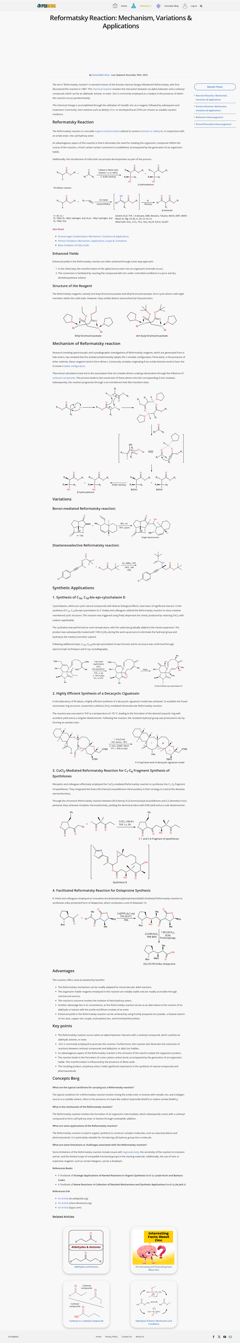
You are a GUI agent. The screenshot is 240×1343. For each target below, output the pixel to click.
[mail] (230, 1337)
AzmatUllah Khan (101, 74)
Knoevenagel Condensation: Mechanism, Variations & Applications (93, 236)
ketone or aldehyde (152, 131)
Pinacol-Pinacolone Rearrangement (213, 124)
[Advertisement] (118, 51)
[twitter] (219, 1337)
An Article (63, 1198)
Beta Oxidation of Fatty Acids (73, 245)
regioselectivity (131, 1152)
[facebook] (213, 1337)
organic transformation (107, 131)
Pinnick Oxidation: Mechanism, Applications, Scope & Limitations (92, 240)
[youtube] (224, 1337)
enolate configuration (73, 366)
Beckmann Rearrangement (209, 117)
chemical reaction (102, 89)
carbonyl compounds (63, 377)
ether (112, 109)
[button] (201, 6)
